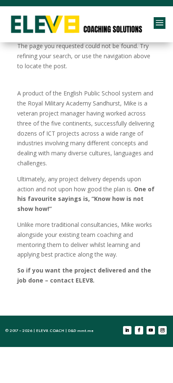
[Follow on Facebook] (139, 330)
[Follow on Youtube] (151, 330)
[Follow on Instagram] (162, 330)
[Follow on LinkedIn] (127, 330)
